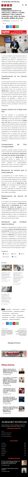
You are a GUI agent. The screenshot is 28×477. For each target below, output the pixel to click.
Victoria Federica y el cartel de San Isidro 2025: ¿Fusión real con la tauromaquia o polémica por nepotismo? (21, 333)
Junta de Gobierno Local (6, 315)
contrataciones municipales (7, 311)
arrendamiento (8, 309)
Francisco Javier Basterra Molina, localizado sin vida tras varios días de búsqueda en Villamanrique (10, 409)
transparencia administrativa (14, 319)
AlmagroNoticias (6, 20)
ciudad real (23, 309)
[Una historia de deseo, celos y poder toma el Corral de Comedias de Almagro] (21, 390)
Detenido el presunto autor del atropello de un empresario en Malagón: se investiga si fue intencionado (10, 400)
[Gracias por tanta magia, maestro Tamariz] (24, 470)
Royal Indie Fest (5, 319)
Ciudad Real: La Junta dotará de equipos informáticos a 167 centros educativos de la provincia (6, 275)
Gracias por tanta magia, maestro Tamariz (9, 469)
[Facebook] (2, 5)
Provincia (4, 8)
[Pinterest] (14, 26)
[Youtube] (11, 5)
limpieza (14, 315)
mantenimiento (20, 315)
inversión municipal (14, 313)
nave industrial (12, 317)
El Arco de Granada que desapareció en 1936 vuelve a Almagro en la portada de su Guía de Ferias (10, 462)
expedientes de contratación (19, 311)
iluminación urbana (5, 313)
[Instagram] (8, 5)
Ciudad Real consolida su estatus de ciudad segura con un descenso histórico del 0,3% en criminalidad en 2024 (7, 333)
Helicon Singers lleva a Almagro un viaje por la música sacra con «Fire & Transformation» (10, 371)
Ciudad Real (9, 8)
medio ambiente (5, 317)
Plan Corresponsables (20, 317)
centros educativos (16, 309)
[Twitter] (5, 5)
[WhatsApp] (17, 26)
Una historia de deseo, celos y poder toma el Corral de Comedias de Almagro (9, 390)
